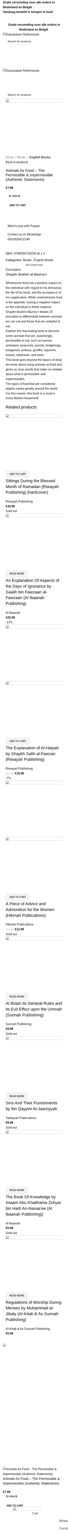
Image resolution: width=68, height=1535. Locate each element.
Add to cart (17, 205)
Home (10, 157)
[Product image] (34, 708)
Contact (8, 1396)
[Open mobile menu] (34, 64)
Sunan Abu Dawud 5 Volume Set (25, 1450)
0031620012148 (19, 239)
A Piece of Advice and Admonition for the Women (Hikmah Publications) (30, 909)
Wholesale (10, 1417)
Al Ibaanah (13, 612)
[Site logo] (21, 34)
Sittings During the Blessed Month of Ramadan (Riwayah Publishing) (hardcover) (32, 486)
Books (22, 157)
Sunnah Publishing (18, 1024)
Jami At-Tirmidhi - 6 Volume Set (24, 1443)
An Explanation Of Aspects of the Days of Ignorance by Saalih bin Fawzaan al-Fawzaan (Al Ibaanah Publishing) (32, 592)
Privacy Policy (12, 1410)
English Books (40, 157)
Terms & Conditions (16, 1389)
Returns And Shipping (17, 1403)
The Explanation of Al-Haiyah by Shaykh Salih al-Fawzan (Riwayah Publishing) (32, 754)
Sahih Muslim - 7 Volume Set (22, 1436)
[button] (18, 474)
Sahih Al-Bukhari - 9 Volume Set (24, 1429)
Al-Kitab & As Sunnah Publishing (28, 1328)
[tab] (34, 265)
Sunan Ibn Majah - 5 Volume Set (24, 1457)
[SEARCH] (59, 41)
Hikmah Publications (19, 924)
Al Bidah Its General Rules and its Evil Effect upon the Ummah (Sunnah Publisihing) (34, 1009)
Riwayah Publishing (19, 501)
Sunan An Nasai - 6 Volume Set (24, 1464)
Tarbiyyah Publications (21, 1118)
